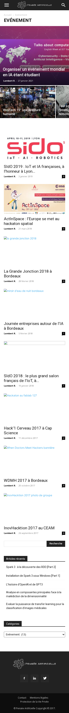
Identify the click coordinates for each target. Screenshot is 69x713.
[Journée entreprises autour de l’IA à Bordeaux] (34, 304)
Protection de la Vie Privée (34, 701)
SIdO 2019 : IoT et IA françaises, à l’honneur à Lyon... (34, 169)
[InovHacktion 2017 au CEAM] (34, 508)
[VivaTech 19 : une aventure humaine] (27, 106)
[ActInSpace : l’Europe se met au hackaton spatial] (34, 199)
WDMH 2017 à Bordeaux (26, 480)
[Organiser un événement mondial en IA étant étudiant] (34, 55)
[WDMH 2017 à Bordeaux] (34, 461)
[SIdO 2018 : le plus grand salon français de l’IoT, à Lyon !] (34, 356)
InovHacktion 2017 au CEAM (29, 528)
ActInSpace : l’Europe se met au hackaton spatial (31, 221)
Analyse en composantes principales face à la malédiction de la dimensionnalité (33, 594)
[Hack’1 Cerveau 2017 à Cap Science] (34, 408)
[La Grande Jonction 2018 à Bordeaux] (34, 251)
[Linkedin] (34, 678)
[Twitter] (45, 678)
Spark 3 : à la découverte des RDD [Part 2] (31, 566)
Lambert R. (9, 80)
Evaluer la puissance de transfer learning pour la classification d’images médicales (35, 606)
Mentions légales (39, 697)
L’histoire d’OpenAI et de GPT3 (24, 584)
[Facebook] (24, 678)
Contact (22, 697)
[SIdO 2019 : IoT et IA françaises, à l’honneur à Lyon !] (34, 147)
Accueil (8, 15)
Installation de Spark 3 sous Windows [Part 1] (33, 575)
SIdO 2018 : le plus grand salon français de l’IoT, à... (31, 378)
